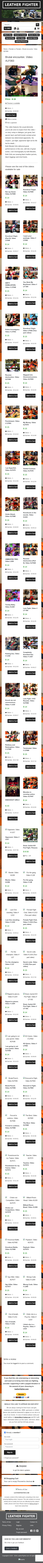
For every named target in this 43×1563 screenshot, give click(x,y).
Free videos (21, 38)
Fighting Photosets (21, 41)
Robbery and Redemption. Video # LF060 (12, 747)
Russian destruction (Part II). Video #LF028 (29, 561)
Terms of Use (33, 1503)
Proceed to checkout (25, 1481)
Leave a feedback (11, 1548)
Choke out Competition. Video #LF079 (12, 1210)
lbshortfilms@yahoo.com (23, 1417)
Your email (7, 1436)
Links (8, 28)
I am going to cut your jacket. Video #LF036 (12, 1048)
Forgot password (21, 1532)
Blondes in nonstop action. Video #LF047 (29, 794)
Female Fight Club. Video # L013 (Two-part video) (30, 922)
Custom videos (32, 38)
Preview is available (13, 103)
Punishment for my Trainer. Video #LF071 (12, 1168)
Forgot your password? (12, 1458)
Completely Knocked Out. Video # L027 (28, 654)
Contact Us (33, 1522)
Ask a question (12, 123)
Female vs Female (20, 35)
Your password (8, 1444)
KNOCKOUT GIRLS (12, 800)
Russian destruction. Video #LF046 (12, 377)
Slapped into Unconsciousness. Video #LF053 (30, 377)
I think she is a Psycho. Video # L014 (29, 1327)
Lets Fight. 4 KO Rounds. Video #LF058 (29, 701)
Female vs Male (34, 35)
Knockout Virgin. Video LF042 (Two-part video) (30, 331)
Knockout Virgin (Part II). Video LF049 (11, 238)
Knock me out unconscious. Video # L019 (10, 702)
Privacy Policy (6, 1525)
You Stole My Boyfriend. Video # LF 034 (30, 284)
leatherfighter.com (22, 1389)
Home (5, 49)
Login (18, 1522)
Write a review (11, 119)
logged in (16, 1363)
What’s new (8, 35)
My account (20, 1529)
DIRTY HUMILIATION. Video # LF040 (10, 285)
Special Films (10, 38)
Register (23, 1466)
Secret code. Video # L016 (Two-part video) (30, 964)
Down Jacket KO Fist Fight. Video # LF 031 (30, 1006)
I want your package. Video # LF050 (29, 238)
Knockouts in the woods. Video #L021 (29, 515)
